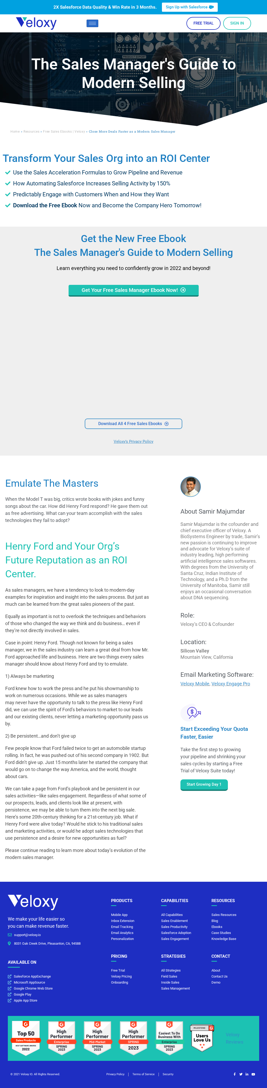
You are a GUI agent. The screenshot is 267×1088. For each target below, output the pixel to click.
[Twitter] (241, 1074)
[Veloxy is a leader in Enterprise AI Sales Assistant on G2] (169, 1038)
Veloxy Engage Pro (230, 683)
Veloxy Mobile (194, 683)
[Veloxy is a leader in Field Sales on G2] (133, 1038)
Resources (31, 131)
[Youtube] (253, 1074)
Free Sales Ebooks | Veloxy (64, 131)
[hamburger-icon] (92, 23)
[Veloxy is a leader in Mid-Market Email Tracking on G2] (97, 1038)
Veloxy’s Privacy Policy (133, 441)
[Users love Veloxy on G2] (202, 1038)
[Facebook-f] (235, 1074)
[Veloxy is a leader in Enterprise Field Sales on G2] (61, 1038)
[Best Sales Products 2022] (25, 1038)
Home (15, 131)
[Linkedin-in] (247, 1074)
